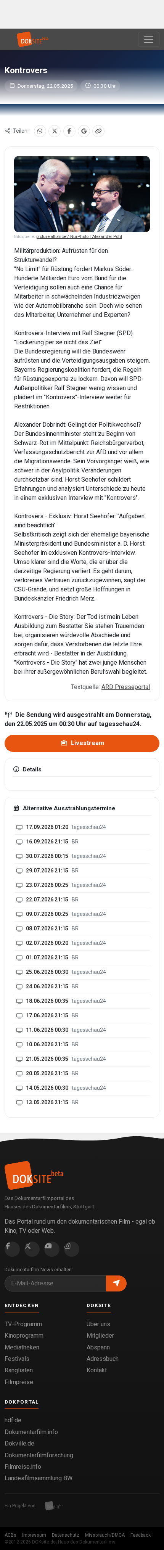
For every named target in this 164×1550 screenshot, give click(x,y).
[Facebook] (69, 131)
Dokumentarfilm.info (31, 1432)
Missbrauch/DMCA (105, 1535)
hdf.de (13, 1420)
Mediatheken (22, 1347)
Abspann (98, 1347)
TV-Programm (23, 1324)
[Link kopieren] (98, 131)
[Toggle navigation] (148, 39)
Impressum (34, 1535)
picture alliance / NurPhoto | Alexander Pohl (79, 236)
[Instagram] (71, 1249)
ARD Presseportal (125, 687)
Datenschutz (65, 1535)
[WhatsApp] (40, 131)
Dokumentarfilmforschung (39, 1455)
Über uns (98, 1324)
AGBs (10, 1535)
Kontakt (97, 1370)
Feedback (140, 1535)
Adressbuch (103, 1358)
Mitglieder (100, 1335)
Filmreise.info (23, 1466)
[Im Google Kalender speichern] (84, 131)
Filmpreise (19, 1382)
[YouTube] (51, 1249)
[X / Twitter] (54, 131)
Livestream (86, 743)
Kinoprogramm (24, 1335)
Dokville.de (19, 1443)
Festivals (17, 1358)
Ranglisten (19, 1370)
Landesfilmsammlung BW (38, 1478)
